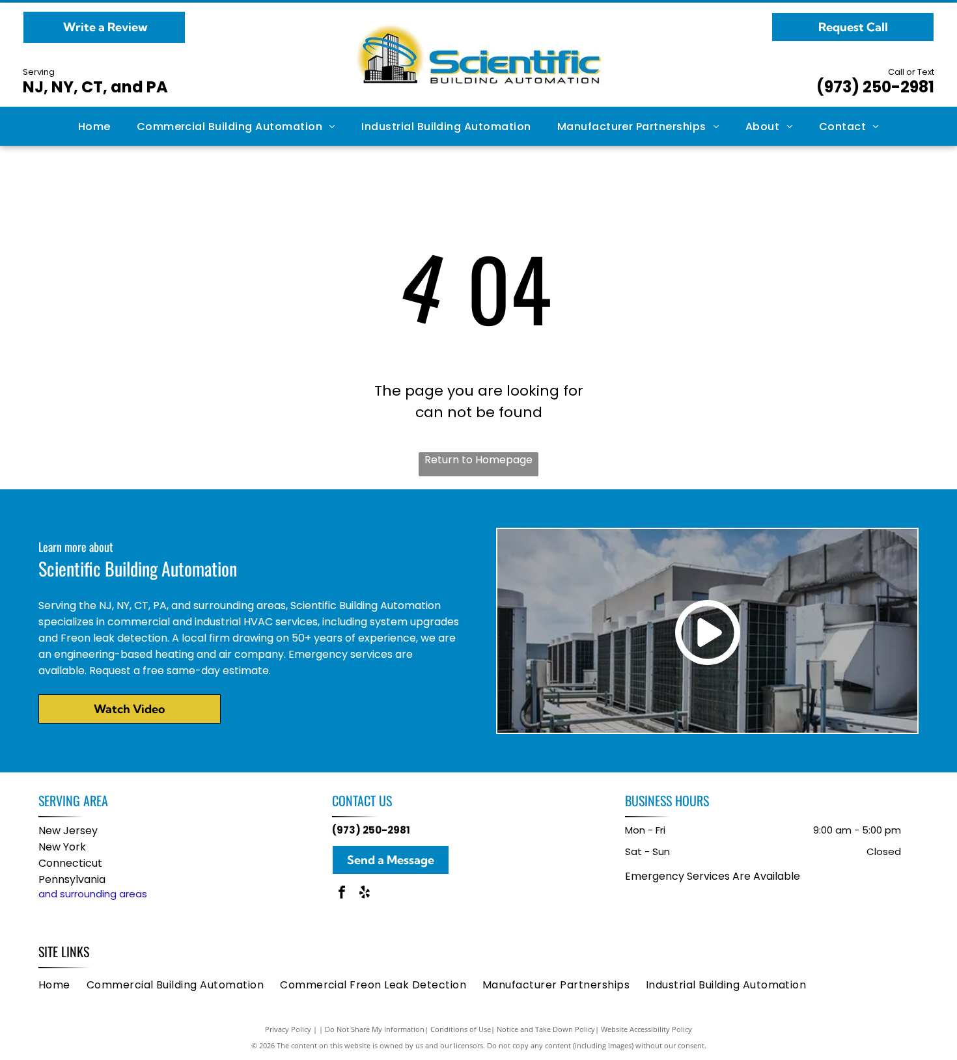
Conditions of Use (460, 1029)
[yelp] (364, 893)
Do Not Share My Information (374, 1029)
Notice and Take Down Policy (546, 1029)
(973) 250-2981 (875, 87)
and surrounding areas (92, 894)
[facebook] (342, 893)
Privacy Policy (288, 1029)
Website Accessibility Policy (646, 1029)
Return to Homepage (478, 459)
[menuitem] (94, 126)
